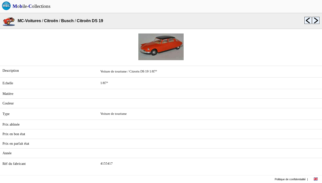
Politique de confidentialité (290, 179)
